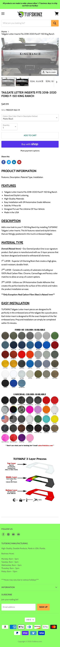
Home (4, 31)
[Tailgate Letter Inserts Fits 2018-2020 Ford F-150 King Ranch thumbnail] (8, 81)
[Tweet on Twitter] (9, 162)
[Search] (55, 23)
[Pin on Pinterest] (19, 162)
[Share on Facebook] (3, 162)
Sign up (43, 607)
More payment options (30, 151)
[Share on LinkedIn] (14, 162)
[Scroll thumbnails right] (56, 82)
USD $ (28, 620)
